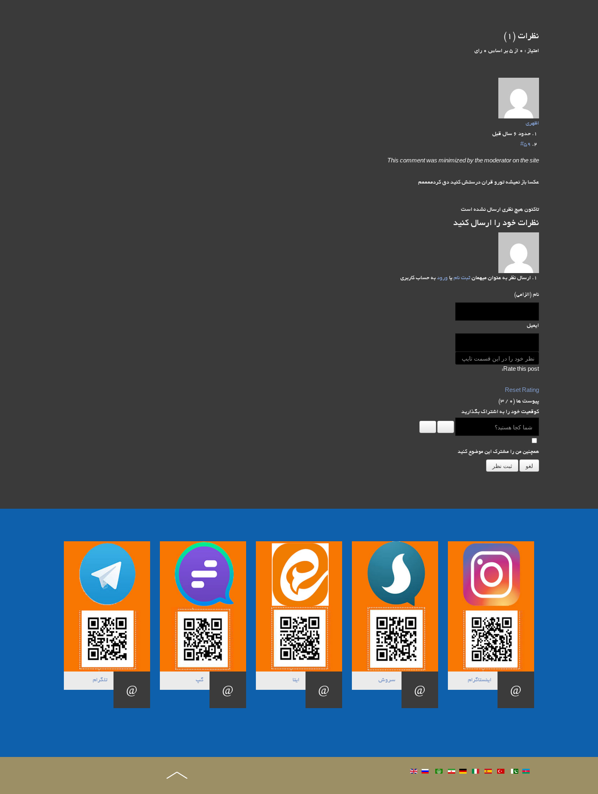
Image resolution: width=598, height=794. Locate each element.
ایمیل (533, 326)
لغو (529, 466)
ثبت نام (462, 278)
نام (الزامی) (526, 295)
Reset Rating (522, 391)
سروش (386, 680)
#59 (525, 145)
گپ (199, 680)
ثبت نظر (502, 466)
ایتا (295, 680)
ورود (442, 278)
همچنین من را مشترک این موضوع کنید (498, 452)
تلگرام (100, 680)
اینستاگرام (479, 680)
